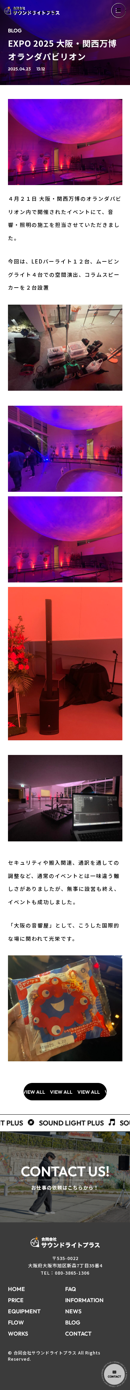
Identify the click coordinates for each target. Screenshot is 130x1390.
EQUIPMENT (24, 1311)
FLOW (16, 1322)
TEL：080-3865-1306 (65, 1272)
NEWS (73, 1311)
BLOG (72, 1322)
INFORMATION (84, 1300)
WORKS (18, 1333)
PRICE (16, 1300)
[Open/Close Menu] (119, 10)
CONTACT (78, 1333)
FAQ (70, 1288)
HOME (16, 1288)
